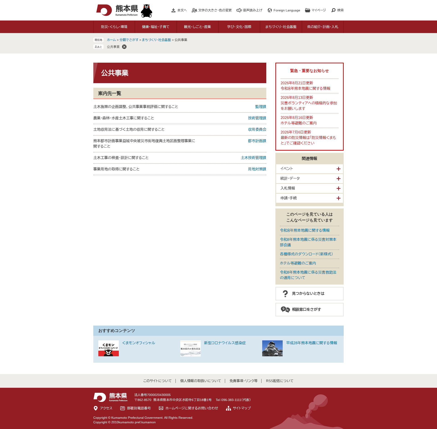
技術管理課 (257, 118)
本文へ (182, 10)
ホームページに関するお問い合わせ (191, 408)
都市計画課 (257, 141)
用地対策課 (257, 169)
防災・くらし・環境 (114, 27)
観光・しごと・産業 (197, 27)
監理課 (260, 107)
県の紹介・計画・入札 (322, 27)
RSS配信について (280, 381)
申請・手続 (288, 198)
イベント (286, 169)
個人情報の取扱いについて (200, 381)
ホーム (111, 40)
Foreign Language (287, 10)
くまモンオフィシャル (138, 343)
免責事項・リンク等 (244, 381)
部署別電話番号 (139, 408)
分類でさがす (128, 40)
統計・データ (290, 178)
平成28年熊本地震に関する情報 (311, 343)
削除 (124, 46)
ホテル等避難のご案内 (299, 123)
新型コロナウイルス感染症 (225, 343)
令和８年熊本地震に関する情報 (305, 88)
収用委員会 (257, 129)
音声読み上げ (252, 10)
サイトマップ (242, 408)
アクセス (106, 408)
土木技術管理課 (253, 158)
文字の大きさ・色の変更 (215, 10)
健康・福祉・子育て (156, 27)
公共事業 (113, 47)
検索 (340, 10)
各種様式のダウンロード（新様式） (306, 254)
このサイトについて (157, 381)
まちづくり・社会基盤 (281, 27)
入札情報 (287, 188)
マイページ (319, 10)
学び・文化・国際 (239, 27)
